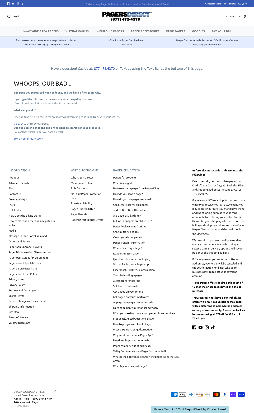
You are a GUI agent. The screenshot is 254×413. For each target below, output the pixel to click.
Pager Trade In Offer (83, 208)
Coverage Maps (18, 199)
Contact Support (213, 3)
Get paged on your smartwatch (131, 296)
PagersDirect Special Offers (25, 263)
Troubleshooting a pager (127, 275)
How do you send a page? (128, 193)
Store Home (21, 138)
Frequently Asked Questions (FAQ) (133, 318)
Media (12, 230)
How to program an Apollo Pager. (132, 324)
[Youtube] (13, 3)
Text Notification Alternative (130, 210)
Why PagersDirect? (82, 177)
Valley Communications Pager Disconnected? (139, 351)
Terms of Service (18, 317)
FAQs (12, 204)
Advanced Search (19, 183)
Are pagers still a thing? (127, 215)
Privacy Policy (17, 284)
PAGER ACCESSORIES (145, 31)
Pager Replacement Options (129, 226)
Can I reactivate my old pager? (130, 204)
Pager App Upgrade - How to (25, 246)
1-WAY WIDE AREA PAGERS (40, 31)
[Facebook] (8, 3)
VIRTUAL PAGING (77, 31)
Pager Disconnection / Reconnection (30, 252)
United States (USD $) (233, 3)
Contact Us (15, 193)
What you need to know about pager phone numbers (144, 313)
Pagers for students (125, 177)
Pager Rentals (79, 214)
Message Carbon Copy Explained (28, 235)
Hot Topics (15, 210)
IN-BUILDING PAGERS (110, 31)
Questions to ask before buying (131, 259)
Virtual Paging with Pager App (131, 264)
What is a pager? (122, 183)
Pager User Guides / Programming (29, 257)
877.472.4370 (104, 68)
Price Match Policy (81, 203)
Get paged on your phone (128, 291)
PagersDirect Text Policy (23, 274)
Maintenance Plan (81, 183)
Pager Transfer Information (129, 242)
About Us (14, 177)
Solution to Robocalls (125, 286)
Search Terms (16, 295)
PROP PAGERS (175, 31)
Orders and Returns (20, 241)
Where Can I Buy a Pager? (127, 248)
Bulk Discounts (80, 188)
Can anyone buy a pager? (127, 237)
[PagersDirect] (127, 16)
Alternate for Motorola (126, 280)
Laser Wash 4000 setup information (134, 269)
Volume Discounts (19, 322)
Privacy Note (16, 279)
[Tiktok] (22, 3)
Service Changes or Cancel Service (28, 301)
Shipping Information (21, 306)
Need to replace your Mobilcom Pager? (135, 307)
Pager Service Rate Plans (23, 268)
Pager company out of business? (132, 345)
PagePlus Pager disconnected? (131, 340)
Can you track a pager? (126, 231)
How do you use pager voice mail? (133, 199)
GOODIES (198, 31)
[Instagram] (18, 3)
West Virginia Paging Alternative (132, 329)
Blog (11, 188)
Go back (18, 123)
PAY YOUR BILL (222, 31)
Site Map (14, 311)
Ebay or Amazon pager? (126, 253)
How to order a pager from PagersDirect (137, 188)
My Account (36, 138)
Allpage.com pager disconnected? (133, 302)
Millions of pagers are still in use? (132, 220)
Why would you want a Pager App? (133, 334)
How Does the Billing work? (25, 215)
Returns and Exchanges (22, 290)
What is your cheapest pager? (130, 366)
